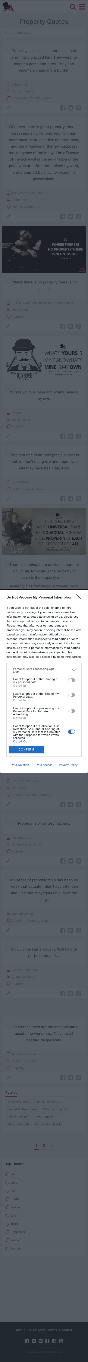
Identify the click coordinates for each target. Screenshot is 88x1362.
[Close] (80, 598)
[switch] (71, 680)
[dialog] (44, 681)
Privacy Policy (68, 764)
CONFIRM (26, 749)
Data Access (44, 764)
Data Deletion (20, 764)
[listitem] (44, 670)
